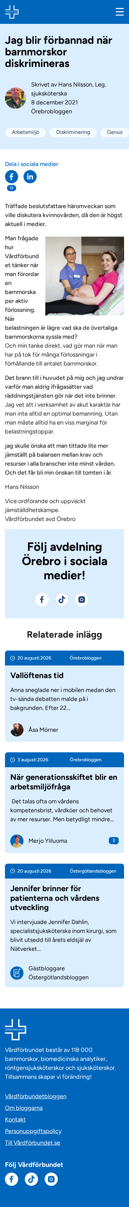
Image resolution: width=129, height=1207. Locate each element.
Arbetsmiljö (25, 132)
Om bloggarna (24, 1108)
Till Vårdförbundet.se (32, 1142)
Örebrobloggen (51, 111)
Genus (114, 132)
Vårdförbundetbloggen (35, 1096)
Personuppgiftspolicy (33, 1131)
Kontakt (15, 1119)
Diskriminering (73, 132)
